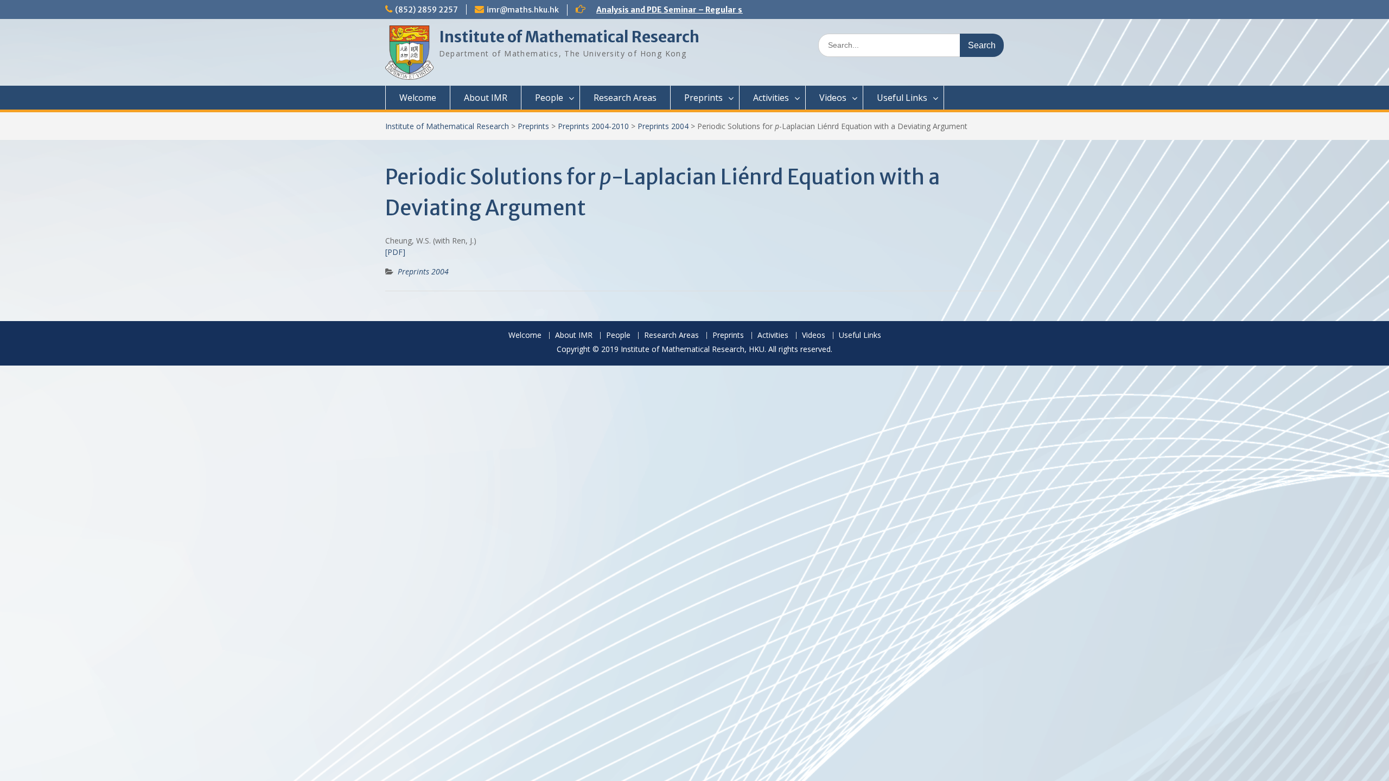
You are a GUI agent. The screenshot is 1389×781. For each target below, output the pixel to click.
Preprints (703, 98)
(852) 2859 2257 (426, 10)
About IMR (485, 98)
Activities (771, 98)
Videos (832, 98)
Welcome (417, 98)
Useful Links (902, 98)
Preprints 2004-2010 (593, 126)
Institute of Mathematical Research (569, 37)
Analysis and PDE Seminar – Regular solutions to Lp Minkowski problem (734, 10)
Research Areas (625, 98)
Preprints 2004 (663, 126)
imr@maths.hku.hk (523, 10)
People (549, 98)
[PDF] (395, 252)
